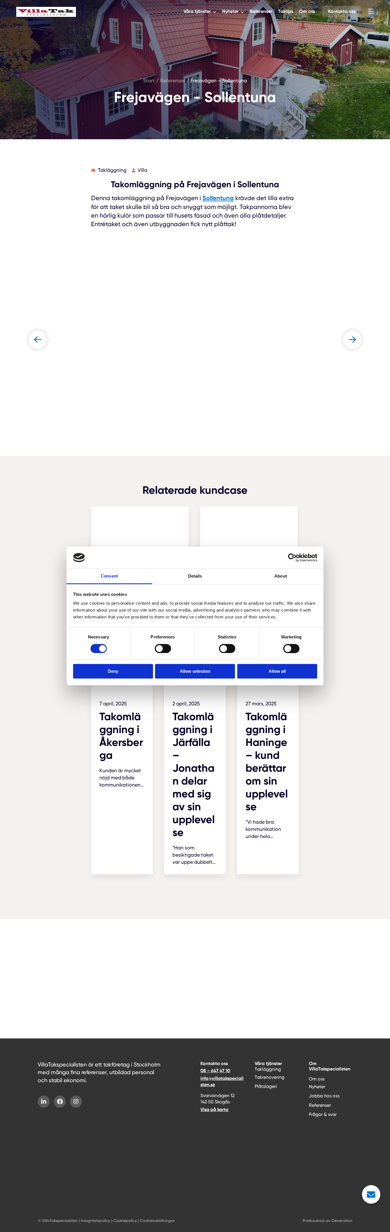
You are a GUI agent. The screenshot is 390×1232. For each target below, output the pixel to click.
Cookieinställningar (157, 1220)
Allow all (277, 671)
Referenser (261, 11)
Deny (113, 671)
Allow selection (195, 671)
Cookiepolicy (125, 1220)
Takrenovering (269, 1077)
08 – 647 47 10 (215, 1070)
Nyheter (230, 11)
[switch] (163, 648)
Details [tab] (195, 576)
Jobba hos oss (324, 1095)
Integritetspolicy (95, 1220)
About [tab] (280, 576)
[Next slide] (352, 340)
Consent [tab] (109, 576)
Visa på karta (214, 1109)
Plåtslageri (266, 1086)
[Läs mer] (122, 725)
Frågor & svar (323, 1114)
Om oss (307, 11)
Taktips (285, 11)
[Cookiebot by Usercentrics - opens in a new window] (292, 557)
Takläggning (268, 1069)
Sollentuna (218, 198)
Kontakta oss (341, 11)
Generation (341, 1220)
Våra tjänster (197, 11)
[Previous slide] (38, 340)
